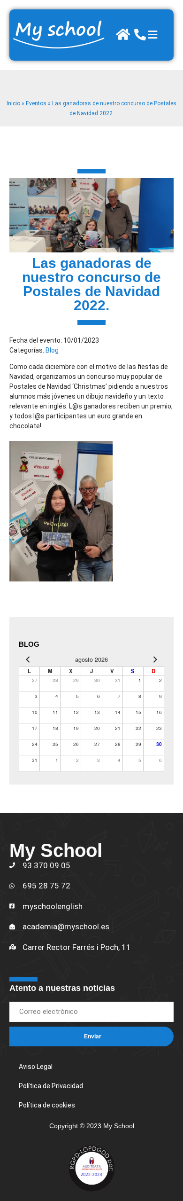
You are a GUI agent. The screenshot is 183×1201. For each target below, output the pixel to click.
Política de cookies (47, 1105)
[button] (153, 35)
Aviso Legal (36, 1066)
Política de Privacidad (51, 1086)
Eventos (36, 103)
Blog (52, 350)
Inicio (13, 103)
